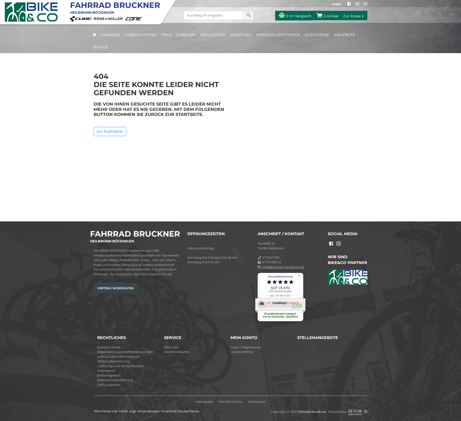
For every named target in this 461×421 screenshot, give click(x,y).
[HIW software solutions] (355, 411)
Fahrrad (110, 34)
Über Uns (171, 347)
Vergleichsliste (241, 352)
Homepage (204, 401)
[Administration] (365, 411)
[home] (94, 35)
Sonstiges (240, 34)
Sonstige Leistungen (278, 34)
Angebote (344, 34)
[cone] (134, 18)
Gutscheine (317, 34)
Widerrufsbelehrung (113, 361)
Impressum (106, 370)
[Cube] (81, 18)
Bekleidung (212, 34)
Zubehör (185, 34)
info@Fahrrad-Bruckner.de (282, 267)
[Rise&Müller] (109, 18)
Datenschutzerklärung (115, 380)
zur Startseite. (110, 131)
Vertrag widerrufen (115, 288)
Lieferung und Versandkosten (120, 366)
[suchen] (248, 15)
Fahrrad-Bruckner (312, 411)
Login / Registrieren (245, 347)
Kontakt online (109, 347)
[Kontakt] (365, 3)
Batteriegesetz (108, 375)
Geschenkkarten (177, 352)
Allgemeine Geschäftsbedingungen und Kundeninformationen (125, 354)
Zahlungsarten (109, 385)
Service (100, 47)
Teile (166, 34)
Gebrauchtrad (141, 34)
